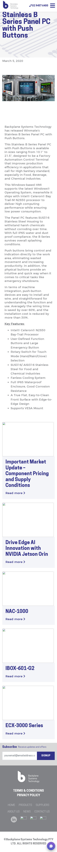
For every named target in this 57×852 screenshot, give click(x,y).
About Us (13, 811)
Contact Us (42, 811)
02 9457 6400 (40, 6)
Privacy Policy (28, 795)
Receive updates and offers (24, 747)
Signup (45, 756)
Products (25, 805)
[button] (51, 846)
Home (11, 805)
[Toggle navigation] (52, 6)
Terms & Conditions (28, 790)
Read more (14, 493)
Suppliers (42, 805)
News (27, 811)
